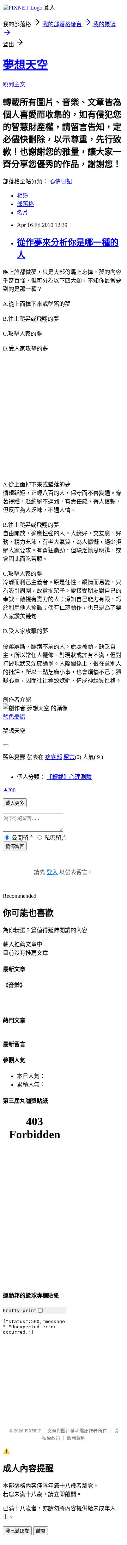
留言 (69, 757)
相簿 (22, 196)
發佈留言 (15, 846)
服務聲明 (76, 1438)
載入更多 (15, 803)
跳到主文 (14, 84)
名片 (22, 213)
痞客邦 (53, 757)
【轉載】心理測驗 (69, 777)
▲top (9, 789)
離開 (40, 1531)
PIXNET (33, 1430)
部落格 (25, 204)
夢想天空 (25, 64)
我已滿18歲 (17, 1531)
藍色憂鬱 (14, 717)
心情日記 (60, 181)
